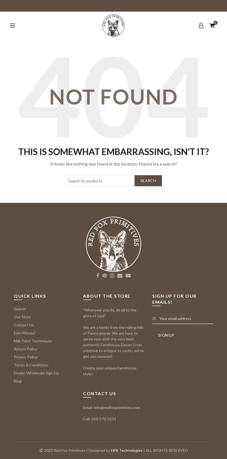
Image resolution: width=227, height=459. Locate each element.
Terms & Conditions (31, 365)
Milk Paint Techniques (33, 341)
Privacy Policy (25, 357)
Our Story (22, 316)
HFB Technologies (127, 450)
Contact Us (24, 324)
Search (148, 180)
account (201, 25)
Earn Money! (25, 333)
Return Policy (25, 349)
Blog (18, 381)
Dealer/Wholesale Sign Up (36, 373)
